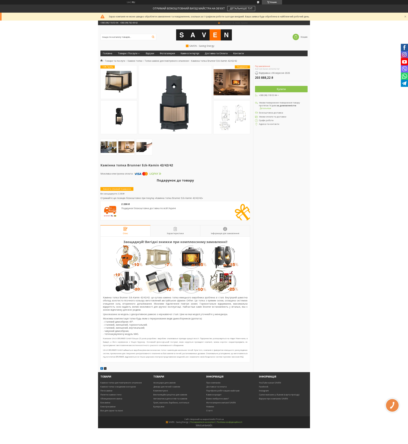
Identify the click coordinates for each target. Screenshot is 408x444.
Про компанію (213, 382)
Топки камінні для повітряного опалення (167, 60)
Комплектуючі (160, 390)
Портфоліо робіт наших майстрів (223, 390)
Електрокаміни (108, 406)
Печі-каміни (106, 390)
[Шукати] (153, 37)
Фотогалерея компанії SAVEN (221, 402)
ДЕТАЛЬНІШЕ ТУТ (241, 8)
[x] (105, 368)
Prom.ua (220, 419)
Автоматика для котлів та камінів (170, 398)
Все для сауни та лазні (111, 410)
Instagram (264, 390)
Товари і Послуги (127, 53)
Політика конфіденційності (229, 422)
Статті (209, 410)
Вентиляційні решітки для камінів (170, 394)
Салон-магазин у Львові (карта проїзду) (279, 394)
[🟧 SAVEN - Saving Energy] (204, 35)
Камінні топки (134, 60)
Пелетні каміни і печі (110, 394)
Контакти (238, 53)
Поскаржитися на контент (202, 422)
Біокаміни (105, 402)
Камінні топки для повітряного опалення (121, 382)
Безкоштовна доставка (271, 112)
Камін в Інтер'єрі (190, 53)
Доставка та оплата (216, 386)
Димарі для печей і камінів (166, 386)
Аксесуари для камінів (164, 382)
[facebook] (101, 368)
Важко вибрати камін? (217, 398)
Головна (107, 53)
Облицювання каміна (111, 398)
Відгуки (150, 53)
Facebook (263, 386)
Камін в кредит (214, 394)
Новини (210, 406)
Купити (281, 89)
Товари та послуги (115, 60)
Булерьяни (158, 406)
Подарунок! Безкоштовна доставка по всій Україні (148, 208)
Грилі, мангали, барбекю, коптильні (171, 402)
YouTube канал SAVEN (270, 382)
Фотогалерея (167, 53)
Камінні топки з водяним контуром (118, 386)
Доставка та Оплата (216, 53)
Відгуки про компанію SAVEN (273, 398)
